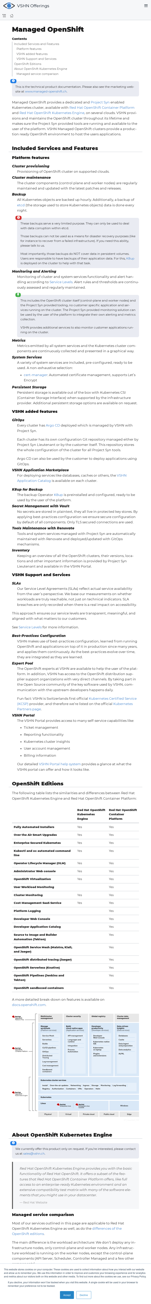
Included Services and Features (36, 44)
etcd (21, 205)
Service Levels (61, 282)
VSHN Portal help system (60, 764)
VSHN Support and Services (36, 59)
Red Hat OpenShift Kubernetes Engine (51, 113)
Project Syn (100, 102)
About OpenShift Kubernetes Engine (40, 69)
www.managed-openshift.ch (46, 91)
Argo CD (53, 425)
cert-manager (35, 375)
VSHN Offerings (33, 5)
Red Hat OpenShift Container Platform (101, 108)
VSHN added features (32, 54)
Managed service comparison (38, 74)
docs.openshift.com (29, 1005)
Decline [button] (84, 1295)
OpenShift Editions (27, 64)
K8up (130, 258)
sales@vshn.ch (34, 1153)
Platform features (29, 49)
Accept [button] (67, 1295)
